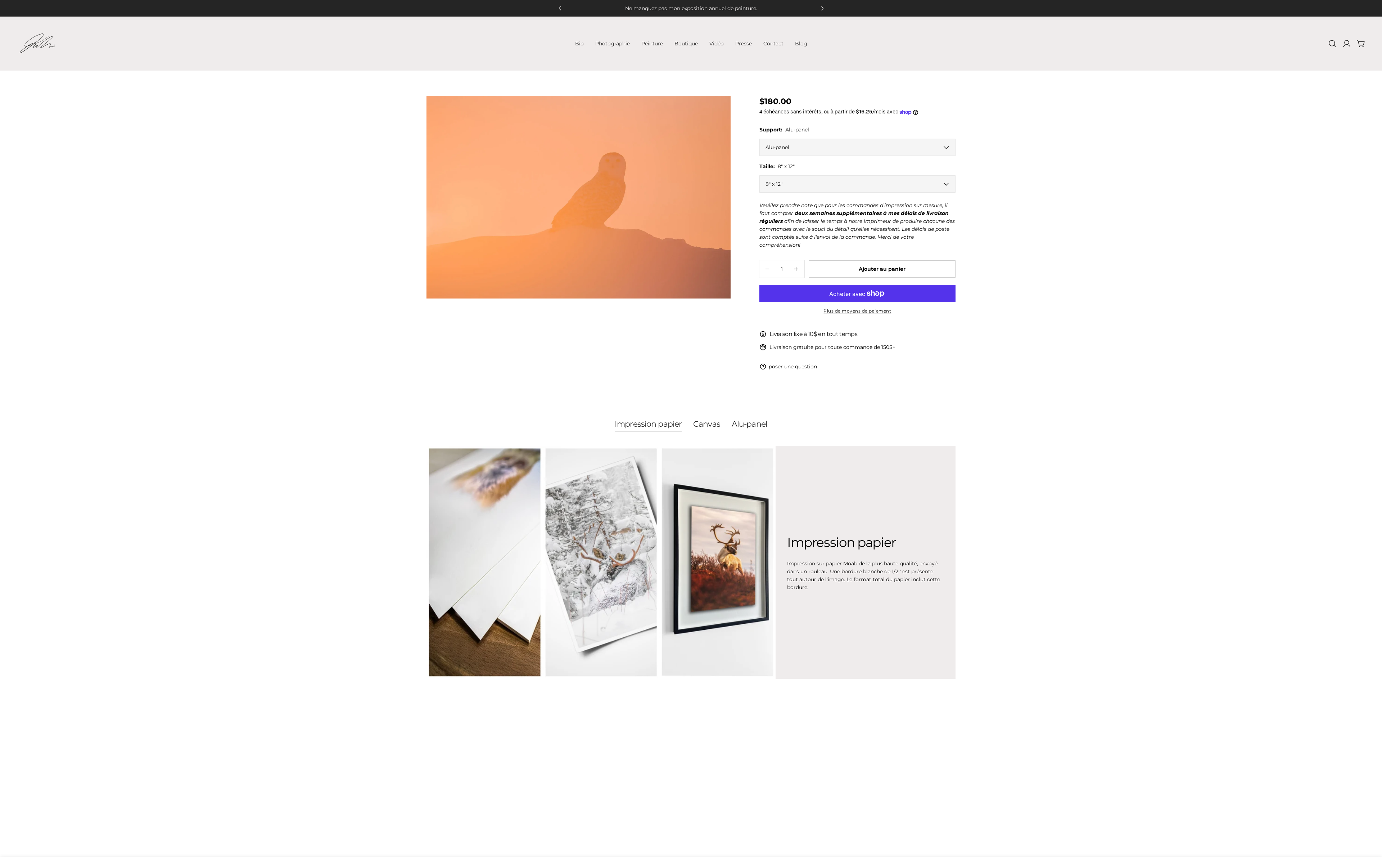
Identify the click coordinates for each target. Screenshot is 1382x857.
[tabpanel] (691, 562)
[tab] (648, 424)
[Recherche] (1332, 43)
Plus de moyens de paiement (857, 311)
